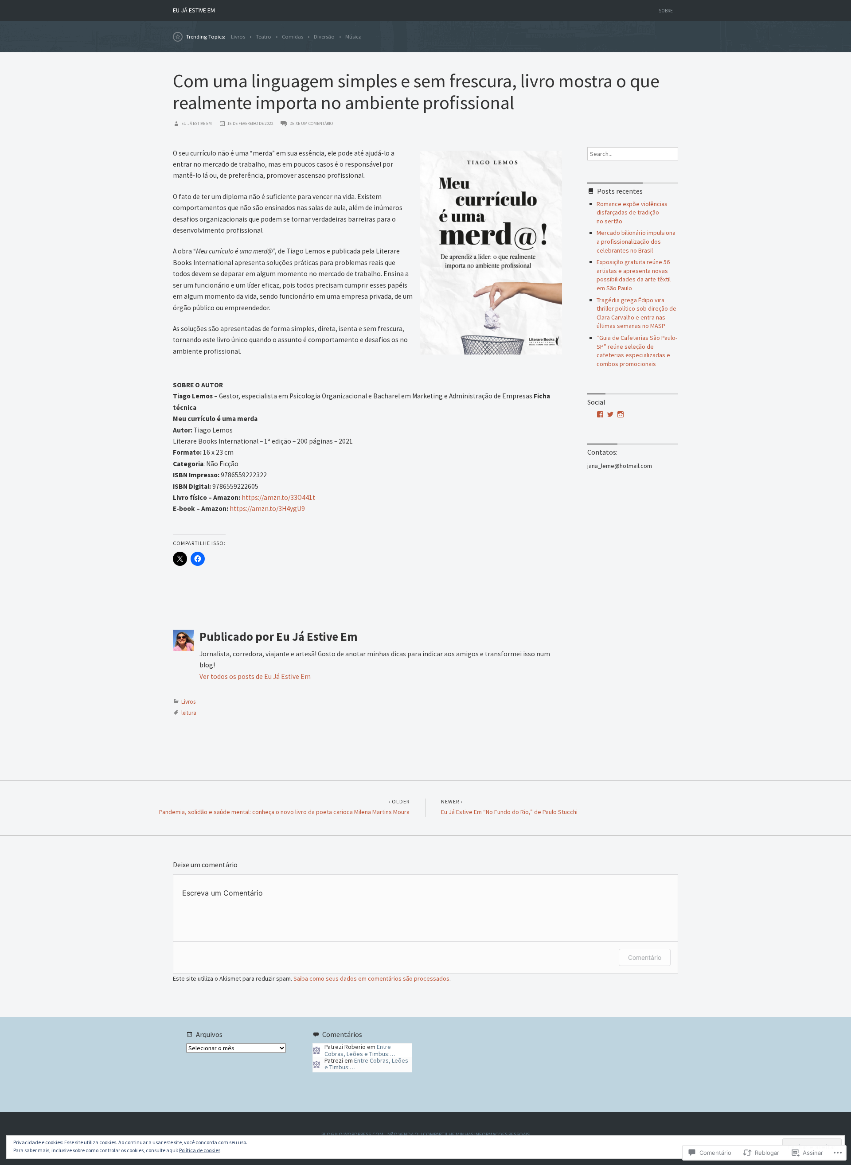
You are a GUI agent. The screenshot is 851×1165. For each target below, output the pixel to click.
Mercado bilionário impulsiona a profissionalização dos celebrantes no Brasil (636, 241)
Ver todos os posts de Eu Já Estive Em (255, 676)
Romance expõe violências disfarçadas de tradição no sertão (632, 212)
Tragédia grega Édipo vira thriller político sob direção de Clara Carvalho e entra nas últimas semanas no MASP (636, 313)
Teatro (263, 36)
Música (353, 36)
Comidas (292, 36)
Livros (238, 36)
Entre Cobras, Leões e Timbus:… (359, 1050)
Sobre (666, 11)
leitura (188, 713)
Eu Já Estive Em (194, 10)
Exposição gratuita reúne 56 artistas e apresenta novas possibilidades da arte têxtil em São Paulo (634, 275)
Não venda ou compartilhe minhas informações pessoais (458, 1134)
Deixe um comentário (311, 123)
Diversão (324, 36)
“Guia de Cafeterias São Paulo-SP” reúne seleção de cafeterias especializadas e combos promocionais (637, 351)
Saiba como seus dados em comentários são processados (371, 978)
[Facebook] (600, 414)
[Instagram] (620, 414)
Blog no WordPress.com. (353, 1134)
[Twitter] (610, 414)
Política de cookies (199, 1150)
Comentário (644, 957)
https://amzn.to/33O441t (278, 497)
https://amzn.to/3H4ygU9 (267, 508)
